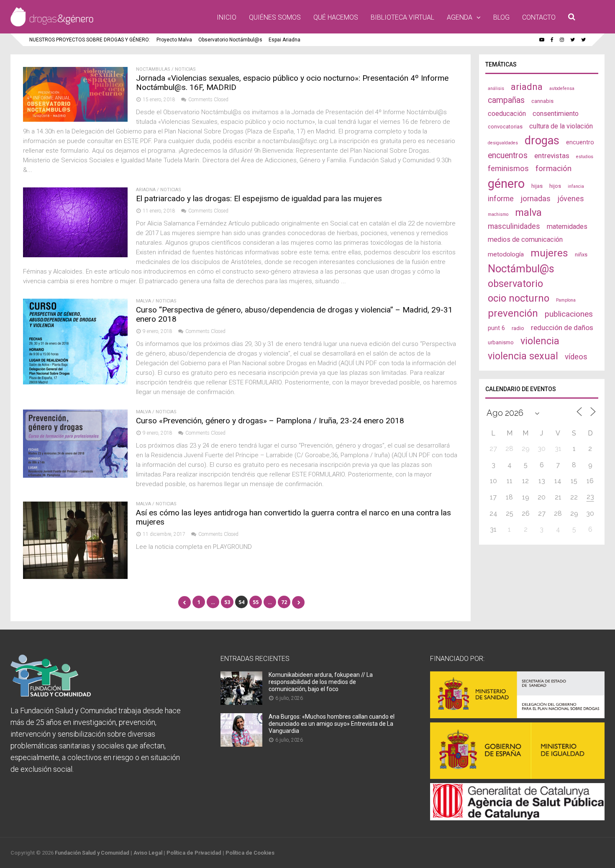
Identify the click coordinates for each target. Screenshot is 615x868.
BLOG (501, 17)
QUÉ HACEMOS (335, 17)
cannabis (542, 101)
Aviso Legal (147, 853)
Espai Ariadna (284, 40)
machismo (498, 214)
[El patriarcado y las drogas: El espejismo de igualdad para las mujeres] (75, 255)
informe (501, 198)
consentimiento (556, 114)
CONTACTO (539, 17)
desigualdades (503, 143)
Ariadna (146, 189)
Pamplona (566, 300)
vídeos (576, 356)
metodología (506, 254)
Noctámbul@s (521, 268)
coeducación (507, 114)
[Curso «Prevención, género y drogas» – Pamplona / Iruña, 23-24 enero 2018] (75, 475)
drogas (542, 140)
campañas (506, 100)
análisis (496, 88)
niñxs (581, 254)
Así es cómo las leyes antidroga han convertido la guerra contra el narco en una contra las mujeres (293, 517)
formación (553, 168)
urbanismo (501, 342)
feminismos (508, 168)
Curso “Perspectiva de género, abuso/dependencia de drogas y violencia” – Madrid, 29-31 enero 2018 (294, 314)
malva (528, 212)
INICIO (226, 17)
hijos (555, 186)
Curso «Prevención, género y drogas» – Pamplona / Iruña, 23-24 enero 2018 (270, 420)
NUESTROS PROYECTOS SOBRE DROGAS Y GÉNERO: (89, 40)
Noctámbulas (153, 69)
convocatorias (505, 126)
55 (256, 602)
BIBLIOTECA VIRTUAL (402, 17)
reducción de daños (562, 327)
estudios (584, 156)
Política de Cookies (250, 853)
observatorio (515, 283)
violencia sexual (523, 356)
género (506, 184)
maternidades (567, 226)
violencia (539, 341)
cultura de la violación (561, 126)
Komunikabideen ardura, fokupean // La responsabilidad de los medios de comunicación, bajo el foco (321, 681)
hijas (537, 186)
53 (227, 602)
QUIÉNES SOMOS (275, 17)
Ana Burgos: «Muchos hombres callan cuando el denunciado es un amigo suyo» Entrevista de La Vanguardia (332, 723)
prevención (513, 313)
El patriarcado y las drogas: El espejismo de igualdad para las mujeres (259, 198)
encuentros (508, 155)
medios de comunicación (525, 239)
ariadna (527, 86)
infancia (576, 186)
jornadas (535, 198)
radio (518, 328)
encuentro (580, 142)
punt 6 (496, 328)
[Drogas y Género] (51, 25)
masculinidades (514, 226)
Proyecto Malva (174, 40)
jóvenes (570, 198)
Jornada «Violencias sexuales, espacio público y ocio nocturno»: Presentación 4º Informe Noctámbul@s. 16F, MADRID (292, 82)
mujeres (549, 253)
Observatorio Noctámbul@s (230, 40)
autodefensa (561, 88)
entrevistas (551, 155)
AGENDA (459, 17)
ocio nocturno (518, 298)
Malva (143, 301)
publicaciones (569, 314)
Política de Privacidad (194, 853)
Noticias (185, 69)
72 (284, 602)
